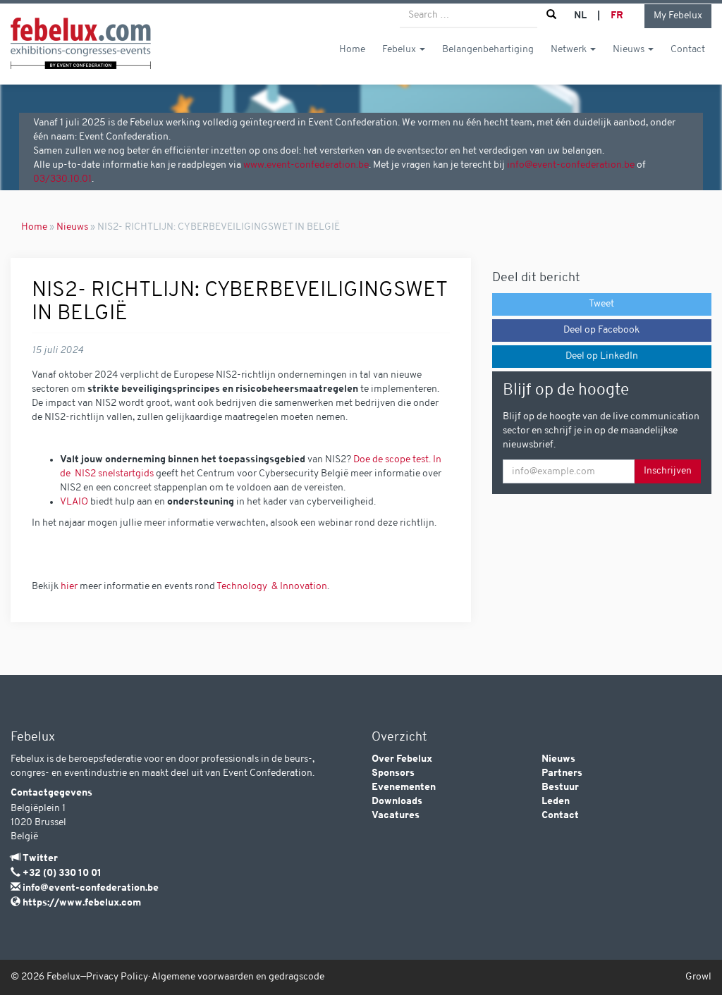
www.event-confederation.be (306, 165)
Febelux (400, 49)
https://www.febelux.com (82, 903)
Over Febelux (402, 759)
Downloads (397, 801)
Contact (688, 49)
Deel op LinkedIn (601, 356)
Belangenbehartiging (488, 49)
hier (69, 586)
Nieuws (630, 49)
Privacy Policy (117, 977)
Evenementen (404, 787)
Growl (698, 977)
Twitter (40, 858)
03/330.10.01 (62, 179)
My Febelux (678, 16)
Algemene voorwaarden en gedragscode (238, 977)
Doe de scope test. (393, 460)
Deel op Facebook (601, 330)
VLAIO (74, 502)
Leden (556, 801)
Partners (562, 773)
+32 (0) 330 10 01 (62, 873)
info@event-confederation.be (571, 165)
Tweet (601, 304)
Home (352, 49)
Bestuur (560, 787)
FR (617, 16)
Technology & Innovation (271, 586)
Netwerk (570, 49)
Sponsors (393, 773)
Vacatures (396, 815)
